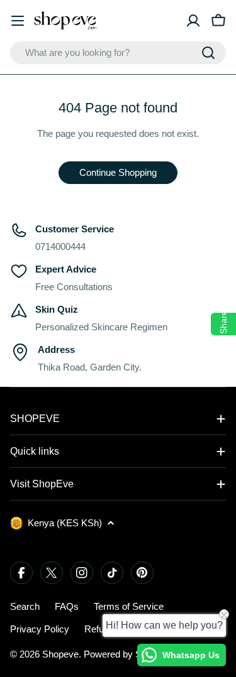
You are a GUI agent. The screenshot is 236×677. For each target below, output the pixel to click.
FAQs (67, 606)
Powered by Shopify (125, 654)
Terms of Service (129, 606)
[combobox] (118, 52)
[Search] (208, 52)
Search (25, 606)
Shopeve (60, 654)
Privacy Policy (39, 629)
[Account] (193, 20)
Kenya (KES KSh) (65, 522)
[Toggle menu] (17, 20)
